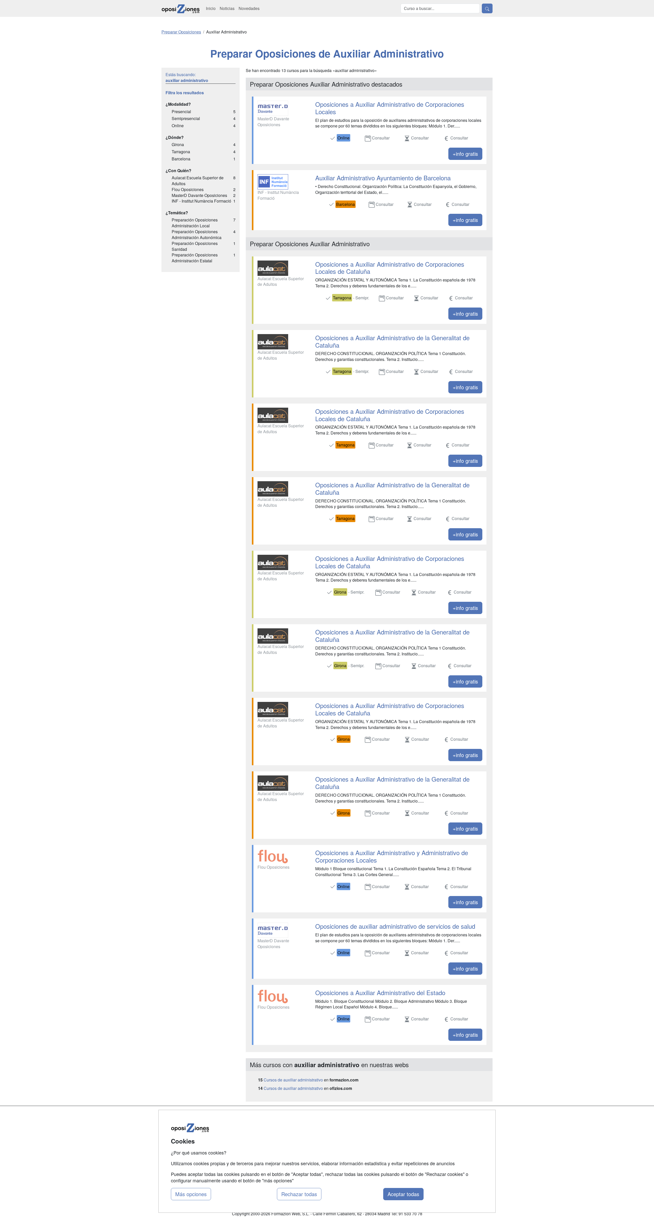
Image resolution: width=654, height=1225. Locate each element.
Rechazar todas (299, 1194)
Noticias (227, 8)
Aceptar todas (403, 1194)
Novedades (249, 8)
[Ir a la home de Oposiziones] (180, 8)
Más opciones (191, 1194)
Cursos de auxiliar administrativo (293, 1080)
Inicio (211, 8)
